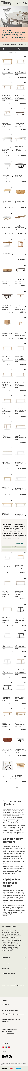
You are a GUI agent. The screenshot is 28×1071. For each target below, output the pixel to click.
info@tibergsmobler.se (11, 1010)
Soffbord (13, 44)
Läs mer (23, 39)
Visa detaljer (19, 543)
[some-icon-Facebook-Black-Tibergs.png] (3, 1056)
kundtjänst (5, 914)
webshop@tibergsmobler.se (16, 1014)
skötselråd (5, 873)
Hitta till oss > (5, 1021)
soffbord (18, 825)
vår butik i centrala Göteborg (12, 891)
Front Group (10, 1033)
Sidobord (20, 44)
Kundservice (6, 957)
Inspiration (5, 963)
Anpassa (13, 550)
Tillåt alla (14, 547)
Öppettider (5, 968)
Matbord (6, 44)
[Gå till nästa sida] (17, 788)
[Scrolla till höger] (27, 44)
